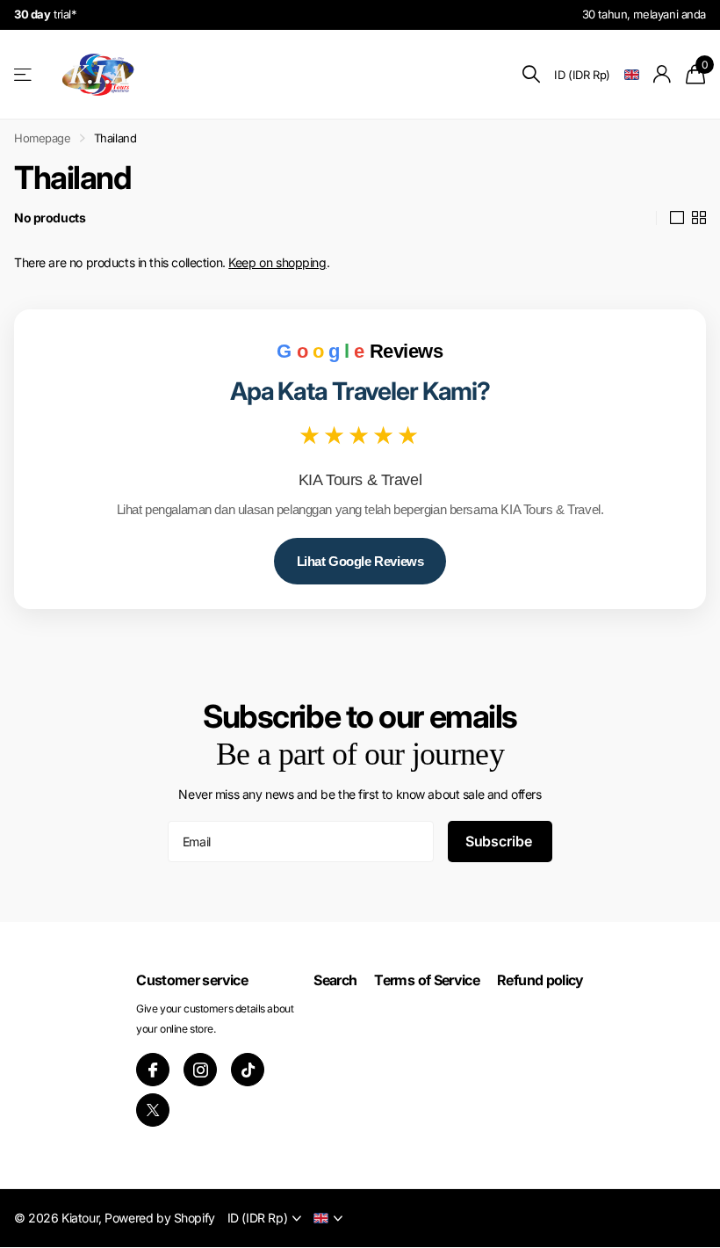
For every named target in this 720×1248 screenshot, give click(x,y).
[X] (152, 1110)
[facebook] (152, 1069)
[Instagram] (200, 1069)
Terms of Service (426, 980)
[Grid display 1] (677, 218)
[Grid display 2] (699, 218)
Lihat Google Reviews (360, 561)
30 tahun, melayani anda (644, 14)
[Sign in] (662, 74)
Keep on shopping (277, 262)
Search (334, 980)
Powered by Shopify (159, 1217)
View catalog (24, 74)
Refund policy (540, 980)
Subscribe (500, 841)
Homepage (42, 138)
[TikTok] (247, 1069)
